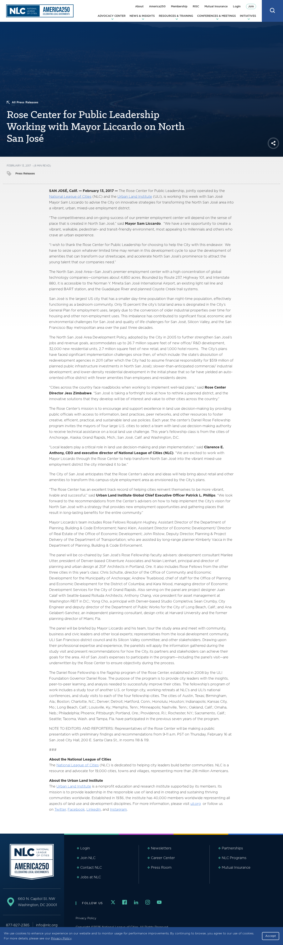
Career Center (163, 858)
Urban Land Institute (134, 196)
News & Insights (142, 15)
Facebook (76, 809)
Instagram (118, 809)
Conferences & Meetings (216, 15)
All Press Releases (25, 102)
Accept (270, 936)
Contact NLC (91, 867)
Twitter (60, 809)
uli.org (195, 804)
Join (251, 6)
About (139, 6)
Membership (179, 6)
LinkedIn (93, 809)
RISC (196, 6)
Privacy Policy (61, 938)
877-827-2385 (17, 925)
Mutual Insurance (216, 6)
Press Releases (25, 173)
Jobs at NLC (90, 877)
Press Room (161, 867)
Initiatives (248, 15)
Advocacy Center (112, 15)
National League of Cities (70, 196)
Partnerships (232, 848)
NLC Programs (234, 858)
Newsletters (161, 848)
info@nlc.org (47, 925)
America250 (157, 6)
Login (237, 6)
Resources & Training (176, 15)
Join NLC (87, 858)
